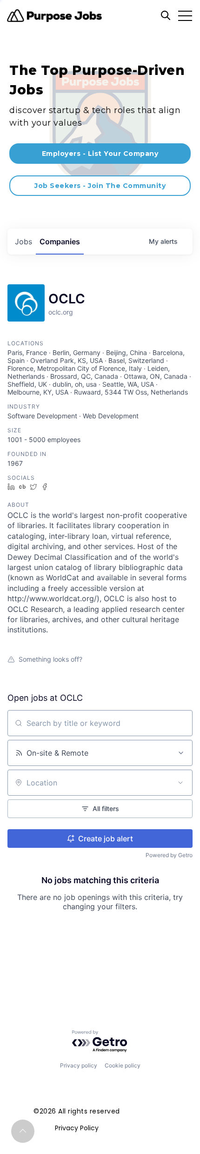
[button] (22, 1131)
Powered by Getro (169, 855)
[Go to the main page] (54, 15)
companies (60, 241)
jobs (23, 241)
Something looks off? (50, 659)
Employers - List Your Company (100, 153)
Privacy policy (78, 1065)
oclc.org (60, 312)
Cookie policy (122, 1065)
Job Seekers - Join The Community (100, 185)
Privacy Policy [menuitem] (77, 1128)
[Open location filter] (180, 782)
